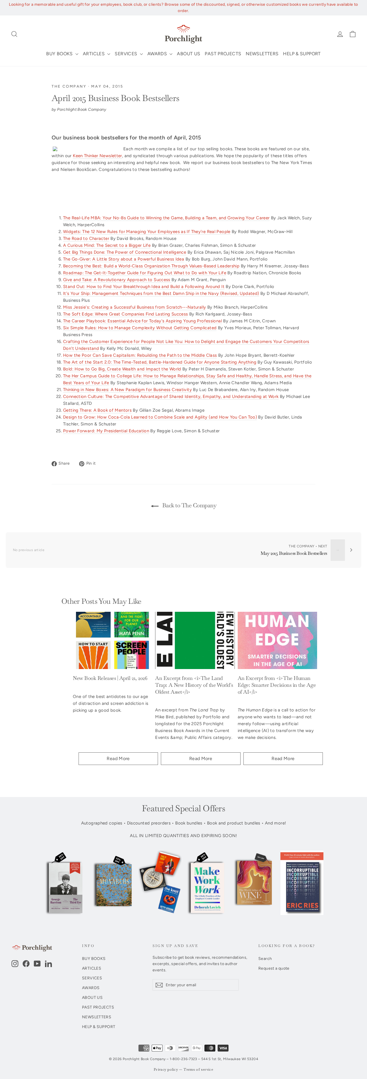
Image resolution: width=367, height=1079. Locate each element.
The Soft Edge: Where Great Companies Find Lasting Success (125, 314)
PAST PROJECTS (223, 53)
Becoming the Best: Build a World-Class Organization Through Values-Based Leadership (151, 266)
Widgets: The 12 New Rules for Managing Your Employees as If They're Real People (147, 231)
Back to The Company (188, 505)
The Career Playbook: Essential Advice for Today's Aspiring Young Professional (142, 320)
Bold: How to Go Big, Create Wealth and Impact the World (122, 369)
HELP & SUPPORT (302, 53)
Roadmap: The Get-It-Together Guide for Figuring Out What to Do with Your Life (144, 272)
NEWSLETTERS (262, 53)
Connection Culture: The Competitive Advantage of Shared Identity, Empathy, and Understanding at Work (171, 396)
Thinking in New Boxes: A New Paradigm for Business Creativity (127, 389)
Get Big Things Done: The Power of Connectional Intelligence (124, 252)
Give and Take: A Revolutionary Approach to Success (117, 279)
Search (265, 958)
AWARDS (157, 53)
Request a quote (274, 968)
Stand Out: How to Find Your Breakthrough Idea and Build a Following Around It (144, 286)
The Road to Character (86, 238)
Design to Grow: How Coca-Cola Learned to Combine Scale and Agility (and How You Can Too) (160, 417)
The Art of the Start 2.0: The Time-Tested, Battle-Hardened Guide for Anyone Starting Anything (159, 362)
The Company (69, 86)
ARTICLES (94, 53)
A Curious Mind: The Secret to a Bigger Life (107, 245)
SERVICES (126, 53)
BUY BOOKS (60, 53)
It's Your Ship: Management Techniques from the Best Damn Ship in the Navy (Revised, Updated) (161, 293)
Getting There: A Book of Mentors (97, 410)
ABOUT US (188, 53)
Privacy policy (166, 1070)
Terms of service (198, 1070)
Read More (118, 758)
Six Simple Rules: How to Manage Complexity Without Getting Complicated (139, 327)
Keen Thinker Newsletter (97, 155)
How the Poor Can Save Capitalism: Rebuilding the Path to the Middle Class (140, 355)
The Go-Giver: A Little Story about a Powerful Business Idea (123, 259)
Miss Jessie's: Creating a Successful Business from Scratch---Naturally (134, 307)
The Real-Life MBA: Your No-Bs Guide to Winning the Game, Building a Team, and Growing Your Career (166, 217)
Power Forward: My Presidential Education (106, 430)
